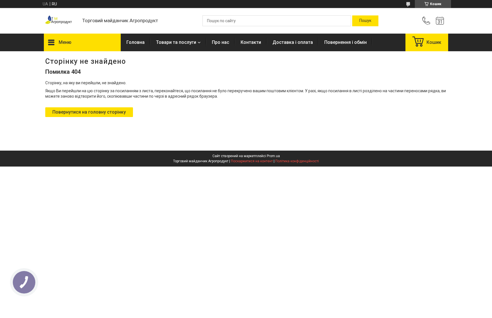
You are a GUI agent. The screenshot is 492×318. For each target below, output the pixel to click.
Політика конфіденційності (297, 161)
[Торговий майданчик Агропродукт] (60, 21)
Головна (135, 42)
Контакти (251, 42)
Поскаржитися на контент (252, 161)
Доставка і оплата (292, 42)
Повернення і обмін (345, 42)
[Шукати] (365, 20)
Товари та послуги (176, 42)
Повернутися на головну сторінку (89, 112)
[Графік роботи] (440, 20)
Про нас (220, 42)
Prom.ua (273, 156)
